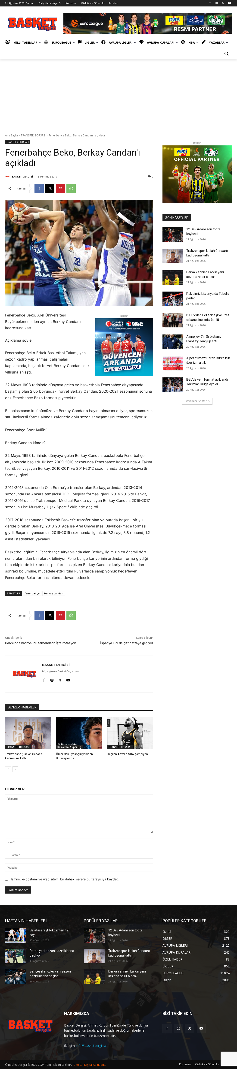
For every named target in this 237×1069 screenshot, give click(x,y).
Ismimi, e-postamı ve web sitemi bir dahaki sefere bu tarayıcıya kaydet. (65, 879)
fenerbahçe (32, 593)
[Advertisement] (118, 93)
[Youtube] (229, 3)
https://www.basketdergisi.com (61, 671)
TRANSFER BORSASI (33, 135)
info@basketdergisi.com (94, 1045)
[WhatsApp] (71, 188)
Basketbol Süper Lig (69, 747)
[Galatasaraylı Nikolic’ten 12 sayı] (15, 935)
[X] (222, 3)
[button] (226, 53)
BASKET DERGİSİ (22, 176)
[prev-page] (8, 769)
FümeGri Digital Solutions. (89, 1065)
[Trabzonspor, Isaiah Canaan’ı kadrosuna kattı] (28, 733)
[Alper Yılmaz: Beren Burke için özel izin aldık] (172, 363)
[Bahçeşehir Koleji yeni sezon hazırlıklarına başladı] (15, 976)
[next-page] (15, 769)
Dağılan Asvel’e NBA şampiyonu (128, 754)
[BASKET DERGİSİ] (8, 176)
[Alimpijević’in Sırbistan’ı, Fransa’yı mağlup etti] (172, 341)
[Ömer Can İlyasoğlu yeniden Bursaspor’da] (79, 733)
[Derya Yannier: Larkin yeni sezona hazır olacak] (172, 277)
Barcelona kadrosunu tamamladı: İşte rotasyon (40, 643)
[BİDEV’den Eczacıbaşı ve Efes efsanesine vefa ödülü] (172, 320)
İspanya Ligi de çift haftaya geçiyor (126, 643)
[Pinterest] (60, 188)
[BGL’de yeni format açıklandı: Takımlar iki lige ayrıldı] (172, 384)
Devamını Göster (196, 401)
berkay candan (53, 593)
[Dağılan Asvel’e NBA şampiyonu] (130, 733)
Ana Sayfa (11, 135)
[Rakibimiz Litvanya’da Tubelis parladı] (172, 299)
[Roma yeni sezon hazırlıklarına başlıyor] (15, 956)
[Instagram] (216, 3)
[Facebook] (210, 3)
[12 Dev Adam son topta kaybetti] (172, 234)
